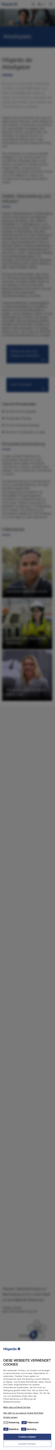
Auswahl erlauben (27, 1443)
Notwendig (14, 1422)
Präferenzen (33, 1422)
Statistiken (14, 1429)
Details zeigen (10, 1417)
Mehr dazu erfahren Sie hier (17, 1407)
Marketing (31, 1429)
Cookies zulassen (27, 1436)
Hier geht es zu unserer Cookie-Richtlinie (23, 1413)
